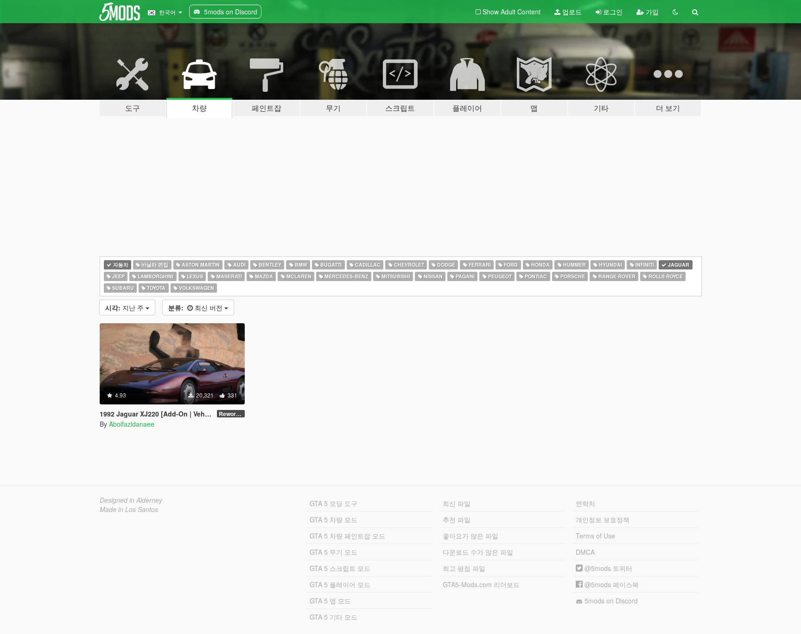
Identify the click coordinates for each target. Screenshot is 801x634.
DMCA (585, 552)
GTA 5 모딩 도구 (333, 503)
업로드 (571, 11)
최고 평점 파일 (464, 568)
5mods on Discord (610, 600)
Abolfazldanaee (131, 424)
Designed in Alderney (131, 500)
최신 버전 (196, 307)
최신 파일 (456, 503)
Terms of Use (595, 535)
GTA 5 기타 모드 (333, 616)
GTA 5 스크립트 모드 (340, 568)
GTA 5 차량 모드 (333, 519)
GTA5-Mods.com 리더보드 (481, 584)
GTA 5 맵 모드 (330, 600)
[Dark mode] (675, 11)
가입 (651, 11)
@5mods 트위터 (607, 568)
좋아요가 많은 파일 (470, 535)
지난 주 (125, 307)
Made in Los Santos (129, 509)
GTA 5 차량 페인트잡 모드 (347, 535)
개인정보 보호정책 (602, 519)
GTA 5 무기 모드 (333, 552)
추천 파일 (456, 519)
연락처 (585, 503)
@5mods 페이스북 (611, 584)
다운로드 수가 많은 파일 (478, 552)
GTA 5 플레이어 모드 (340, 584)
